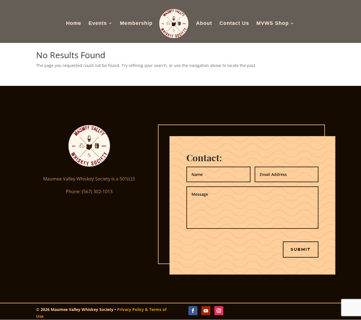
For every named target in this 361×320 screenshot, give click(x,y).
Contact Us (234, 23)
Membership (136, 23)
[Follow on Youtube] (205, 310)
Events (98, 23)
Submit (300, 249)
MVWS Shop (272, 23)
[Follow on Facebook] (192, 310)
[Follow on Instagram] (218, 310)
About (204, 23)
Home (73, 23)
